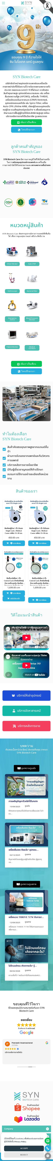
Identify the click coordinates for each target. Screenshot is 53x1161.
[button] (5, 183)
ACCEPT (24, 1148)
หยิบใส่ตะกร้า (15, 598)
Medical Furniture (32, 348)
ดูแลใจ (27, 806)
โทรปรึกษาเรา (28, 129)
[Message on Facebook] (48, 1156)
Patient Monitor (12, 347)
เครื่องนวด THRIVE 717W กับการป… (26, 917)
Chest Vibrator (12, 264)
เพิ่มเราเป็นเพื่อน (28, 122)
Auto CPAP (32, 264)
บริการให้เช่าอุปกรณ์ (29, 695)
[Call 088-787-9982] (48, 1148)
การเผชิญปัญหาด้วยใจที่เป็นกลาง (23, 801)
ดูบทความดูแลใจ (28, 768)
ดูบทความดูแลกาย (28, 884)
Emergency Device (12, 319)
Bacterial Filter (32, 291)
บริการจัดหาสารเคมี (29, 710)
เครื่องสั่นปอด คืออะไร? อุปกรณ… (24, 850)
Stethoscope (12, 291)
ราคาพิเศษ (17, 543)
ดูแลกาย (28, 854)
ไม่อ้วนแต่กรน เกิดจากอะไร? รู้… (23, 966)
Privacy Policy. (20, 1142)
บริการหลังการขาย (29, 726)
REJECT (24, 1155)
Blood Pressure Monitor (32, 319)
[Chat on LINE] (48, 1141)
